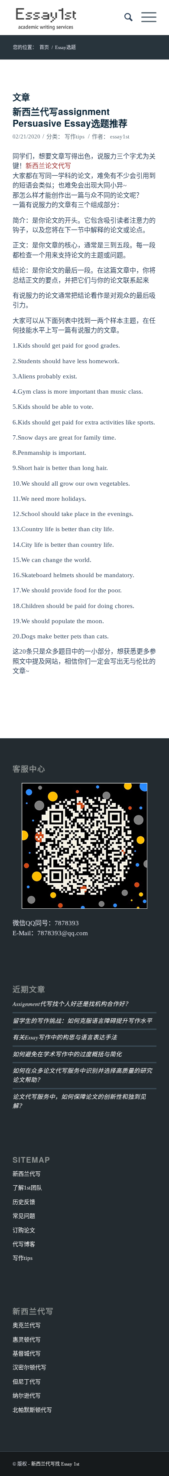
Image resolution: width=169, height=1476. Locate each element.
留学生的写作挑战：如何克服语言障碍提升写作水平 (82, 1020)
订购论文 (24, 1230)
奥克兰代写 (27, 1325)
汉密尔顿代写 (29, 1367)
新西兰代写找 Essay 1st (55, 1463)
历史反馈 (24, 1202)
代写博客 (24, 1244)
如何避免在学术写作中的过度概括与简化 (67, 1054)
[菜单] (144, 17)
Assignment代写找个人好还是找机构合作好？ (72, 1003)
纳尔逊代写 (27, 1395)
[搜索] (124, 17)
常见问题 (24, 1216)
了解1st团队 (27, 1187)
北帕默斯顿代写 (32, 1410)
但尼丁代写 (27, 1381)
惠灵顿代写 (27, 1339)
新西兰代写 (27, 1173)
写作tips (74, 136)
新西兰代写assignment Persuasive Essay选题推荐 (70, 117)
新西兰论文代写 (48, 165)
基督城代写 (27, 1353)
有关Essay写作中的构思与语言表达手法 (65, 1037)
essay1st (120, 136)
